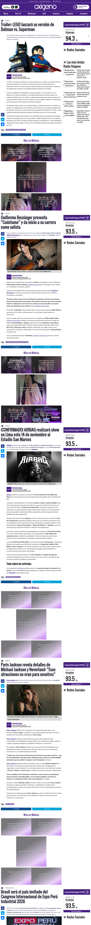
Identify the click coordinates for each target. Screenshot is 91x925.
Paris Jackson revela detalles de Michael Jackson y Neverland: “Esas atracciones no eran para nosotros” (31, 177)
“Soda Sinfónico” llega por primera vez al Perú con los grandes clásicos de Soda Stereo (46, 202)
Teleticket (12, 573)
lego (7, 129)
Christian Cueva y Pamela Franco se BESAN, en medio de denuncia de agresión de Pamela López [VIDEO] (83, 104)
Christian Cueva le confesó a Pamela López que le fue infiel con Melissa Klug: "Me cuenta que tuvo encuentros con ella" (83, 73)
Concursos (56, 13)
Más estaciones (56, 1)
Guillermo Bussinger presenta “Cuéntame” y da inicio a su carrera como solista (16, 152)
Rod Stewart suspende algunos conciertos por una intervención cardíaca (16, 202)
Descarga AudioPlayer (45, 1)
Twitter (48, 134)
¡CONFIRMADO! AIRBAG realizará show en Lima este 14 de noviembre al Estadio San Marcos (46, 152)
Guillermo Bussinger (13, 235)
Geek (44, 13)
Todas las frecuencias (76, 44)
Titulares (23, 129)
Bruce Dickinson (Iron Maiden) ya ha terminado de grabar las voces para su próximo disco (46, 649)
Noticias (17, 129)
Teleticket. (34, 449)
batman (12, 129)
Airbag (40, 549)
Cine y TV (18, 13)
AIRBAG (8, 577)
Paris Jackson (11, 680)
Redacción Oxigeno (17, 75)
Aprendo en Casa (33, 1)
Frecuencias (83, 13)
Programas (69, 13)
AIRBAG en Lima (16, 577)
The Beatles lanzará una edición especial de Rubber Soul (46, 876)
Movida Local (10, 888)
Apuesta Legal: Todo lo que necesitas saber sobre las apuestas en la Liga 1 (83, 94)
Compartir (16, 134)
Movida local (32, 13)
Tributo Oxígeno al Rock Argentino (46, 414)
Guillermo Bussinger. (42, 306)
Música (6, 13)
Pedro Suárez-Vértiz (23, 342)
